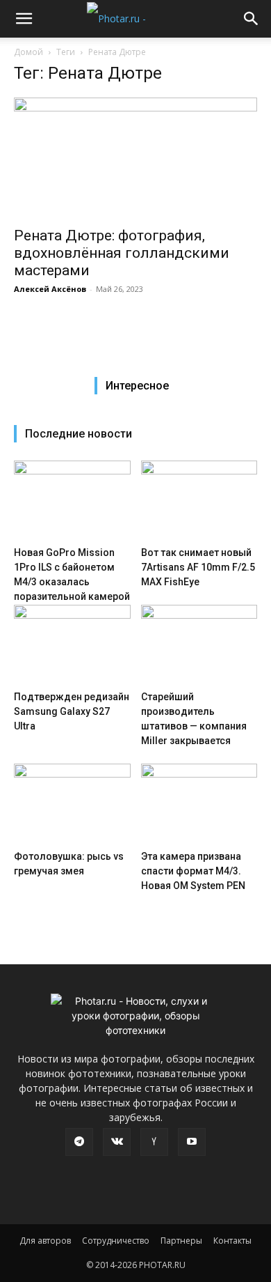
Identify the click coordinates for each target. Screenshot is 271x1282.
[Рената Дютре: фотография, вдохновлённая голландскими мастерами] (135, 158)
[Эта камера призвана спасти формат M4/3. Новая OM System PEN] (199, 804)
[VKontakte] (117, 1142)
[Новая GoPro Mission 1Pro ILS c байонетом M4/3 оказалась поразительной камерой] (72, 501)
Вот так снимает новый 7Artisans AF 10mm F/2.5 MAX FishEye (198, 567)
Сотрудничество (115, 1240)
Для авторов (45, 1240)
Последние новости (78, 433)
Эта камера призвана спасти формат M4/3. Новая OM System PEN (193, 871)
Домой (28, 52)
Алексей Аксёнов (50, 289)
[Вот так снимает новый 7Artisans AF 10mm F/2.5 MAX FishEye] (199, 501)
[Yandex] (154, 1142)
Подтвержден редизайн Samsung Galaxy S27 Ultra (71, 711)
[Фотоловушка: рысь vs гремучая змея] (72, 804)
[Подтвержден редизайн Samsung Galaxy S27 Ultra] (72, 645)
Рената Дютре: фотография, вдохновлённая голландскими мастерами (121, 253)
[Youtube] (192, 1142)
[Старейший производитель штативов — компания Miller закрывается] (199, 645)
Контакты (232, 1240)
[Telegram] (79, 1142)
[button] (23, 19)
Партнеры (181, 1240)
